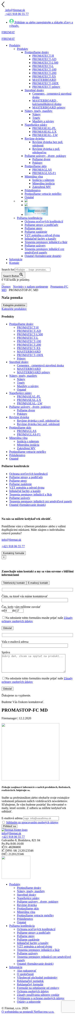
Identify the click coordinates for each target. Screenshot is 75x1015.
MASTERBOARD (29, 351)
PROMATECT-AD (29, 331)
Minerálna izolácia (28, 444)
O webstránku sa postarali (28, 1011)
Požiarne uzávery (19, 498)
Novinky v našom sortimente (30, 286)
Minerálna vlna (18, 438)
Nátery (21, 379)
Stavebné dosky (18, 362)
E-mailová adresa (12, 818)
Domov (6, 286)
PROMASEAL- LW (29, 403)
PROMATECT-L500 (30, 334)
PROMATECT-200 (29, 344)
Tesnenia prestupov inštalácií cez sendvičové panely (40, 501)
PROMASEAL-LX (29, 400)
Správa (6, 652)
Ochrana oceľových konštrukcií (28, 473)
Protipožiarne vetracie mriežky (27, 451)
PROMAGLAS (26, 431)
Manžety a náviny (28, 386)
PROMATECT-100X (30, 355)
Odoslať (7, 628)
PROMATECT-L (27, 337)
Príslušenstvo (17, 455)
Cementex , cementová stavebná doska (40, 365)
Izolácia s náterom (28, 441)
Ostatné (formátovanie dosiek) (27, 504)
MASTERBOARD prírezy (33, 372)
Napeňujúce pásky (20, 393)
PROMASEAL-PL (29, 396)
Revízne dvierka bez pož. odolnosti (38, 424)
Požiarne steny (18, 480)
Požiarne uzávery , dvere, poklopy (30, 406)
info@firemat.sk (11, 539)
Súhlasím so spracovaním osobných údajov (32, 822)
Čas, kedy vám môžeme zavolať (21, 606)
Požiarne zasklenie (20, 484)
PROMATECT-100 (29, 341)
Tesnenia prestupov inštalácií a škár (30, 494)
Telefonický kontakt (14, 582)
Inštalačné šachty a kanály (25, 491)
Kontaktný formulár (13, 553)
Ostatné (21, 389)
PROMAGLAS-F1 (29, 434)
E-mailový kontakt (38, 582)
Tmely (21, 382)
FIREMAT (8, 32)
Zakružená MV (26, 448)
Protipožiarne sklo (20, 427)
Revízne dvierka (19, 417)
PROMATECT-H (28, 327)
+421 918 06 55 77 (13, 546)
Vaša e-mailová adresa (15, 641)
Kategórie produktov (14, 305)
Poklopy (22, 413)
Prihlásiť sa (9, 826)
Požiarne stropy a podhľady (26, 477)
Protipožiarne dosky (21, 324)
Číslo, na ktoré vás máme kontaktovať (25, 596)
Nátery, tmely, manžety (23, 375)
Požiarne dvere (26, 410)
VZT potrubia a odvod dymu (26, 487)
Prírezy (21, 358)
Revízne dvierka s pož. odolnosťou (38, 420)
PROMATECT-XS (28, 348)
